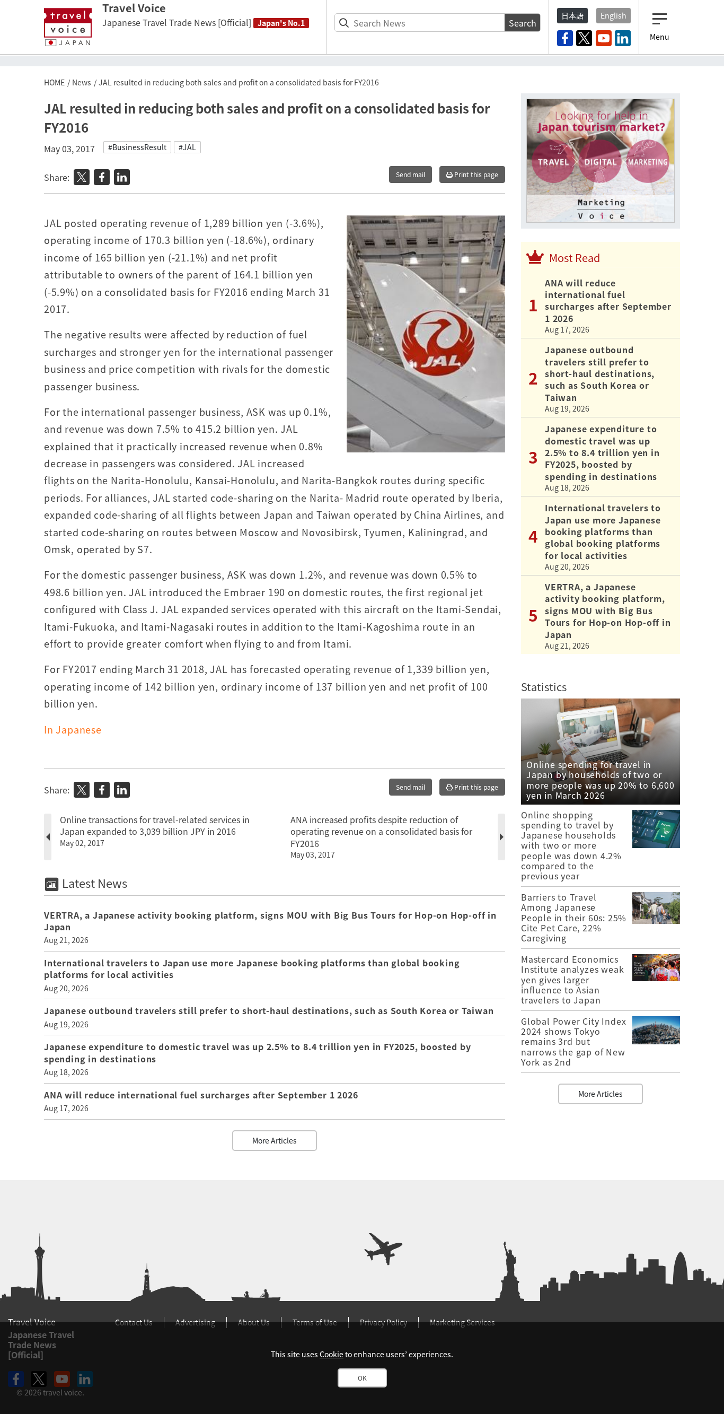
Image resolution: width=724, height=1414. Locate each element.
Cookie (331, 1354)
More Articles (274, 1140)
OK (362, 1378)
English (613, 15)
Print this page (475, 174)
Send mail (410, 174)
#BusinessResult (137, 147)
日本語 (572, 15)
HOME (54, 82)
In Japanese (73, 729)
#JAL (187, 147)
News (81, 82)
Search (522, 22)
